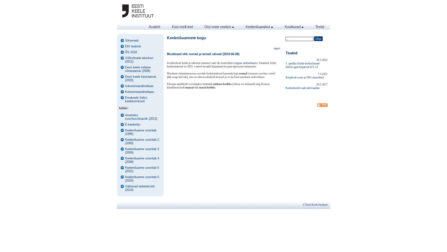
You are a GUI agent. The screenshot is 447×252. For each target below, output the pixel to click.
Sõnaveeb (132, 40)
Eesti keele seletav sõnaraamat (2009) (138, 69)
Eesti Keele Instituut (316, 204)
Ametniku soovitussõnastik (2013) (141, 116)
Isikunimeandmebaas (139, 86)
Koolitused (293, 27)
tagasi (277, 48)
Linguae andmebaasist (245, 63)
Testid (319, 27)
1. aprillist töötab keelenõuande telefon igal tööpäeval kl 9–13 (303, 65)
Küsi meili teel (182, 27)
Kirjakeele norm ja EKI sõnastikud (305, 77)
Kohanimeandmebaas (139, 92)
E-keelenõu (132, 124)
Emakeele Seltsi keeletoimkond (136, 99)
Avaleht (154, 27)
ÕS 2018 (131, 52)
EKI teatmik (133, 46)
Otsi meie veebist (218, 27)
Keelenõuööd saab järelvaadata (302, 88)
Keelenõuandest (258, 27)
